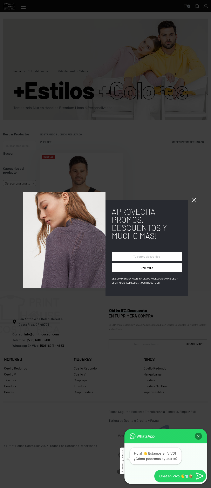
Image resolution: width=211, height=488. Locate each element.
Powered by (122, 461)
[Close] (193, 200)
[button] (198, 436)
